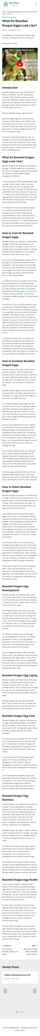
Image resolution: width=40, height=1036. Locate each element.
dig (16, 693)
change (28, 611)
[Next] (34, 990)
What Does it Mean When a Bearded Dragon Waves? (31, 950)
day (16, 305)
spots (26, 124)
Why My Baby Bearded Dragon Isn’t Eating (10, 950)
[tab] (16, 1012)
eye (22, 634)
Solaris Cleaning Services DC (17, 975)
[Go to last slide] (5, 990)
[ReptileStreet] (11, 4)
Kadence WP (20, 1030)
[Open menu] (36, 3)
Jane (5, 30)
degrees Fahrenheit (26, 291)
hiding (7, 194)
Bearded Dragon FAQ (9, 17)
